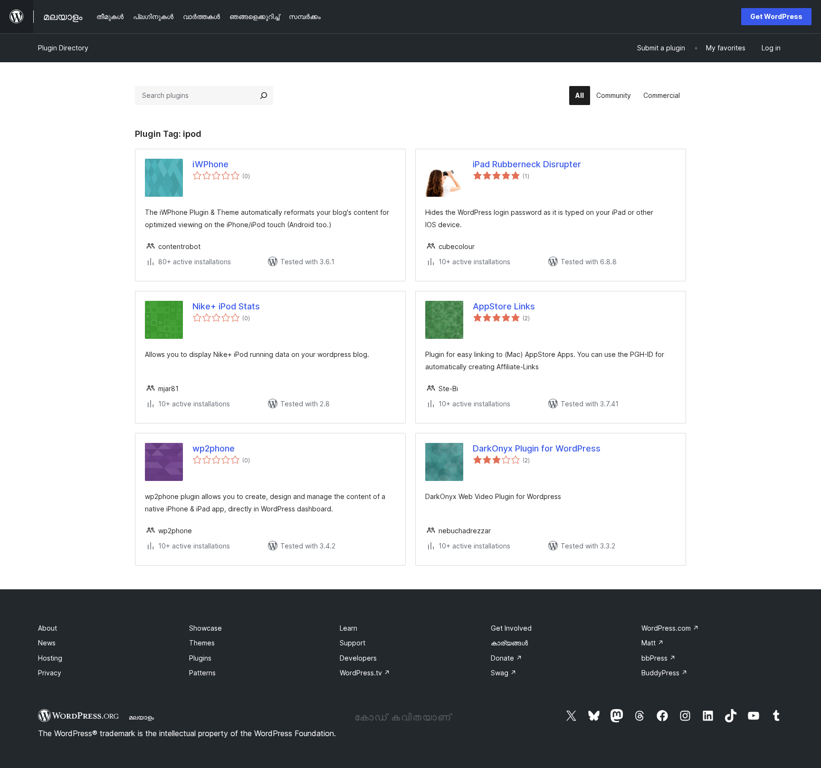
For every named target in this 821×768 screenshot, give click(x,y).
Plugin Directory (63, 48)
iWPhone (210, 164)
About (47, 628)
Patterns (202, 673)
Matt (652, 643)
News (47, 643)
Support (352, 643)
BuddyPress (664, 673)
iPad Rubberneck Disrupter (527, 164)
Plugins (200, 658)
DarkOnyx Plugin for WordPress (537, 448)
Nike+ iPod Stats (226, 306)
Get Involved (511, 628)
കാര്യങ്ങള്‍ (509, 643)
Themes (202, 643)
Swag (503, 673)
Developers (358, 658)
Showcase (205, 628)
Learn (348, 628)
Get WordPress (776, 16)
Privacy (49, 673)
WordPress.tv (365, 673)
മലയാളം (141, 717)
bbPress (658, 658)
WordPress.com (670, 628)
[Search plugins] (263, 95)
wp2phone (213, 448)
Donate (506, 658)
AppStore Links (504, 306)
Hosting (50, 658)
